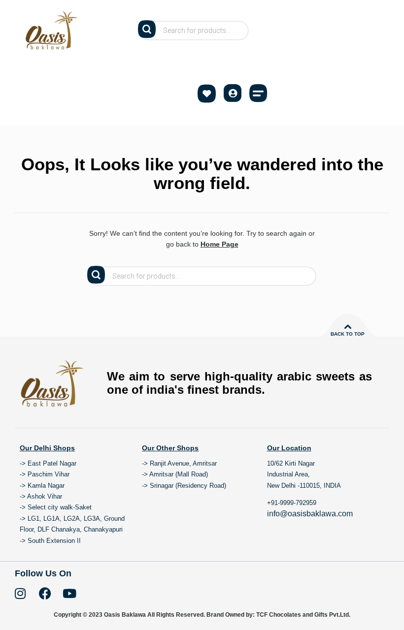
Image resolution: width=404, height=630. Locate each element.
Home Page (219, 244)
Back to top (348, 334)
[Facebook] (45, 593)
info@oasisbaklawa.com (310, 513)
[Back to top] (347, 326)
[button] (258, 93)
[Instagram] (20, 593)
